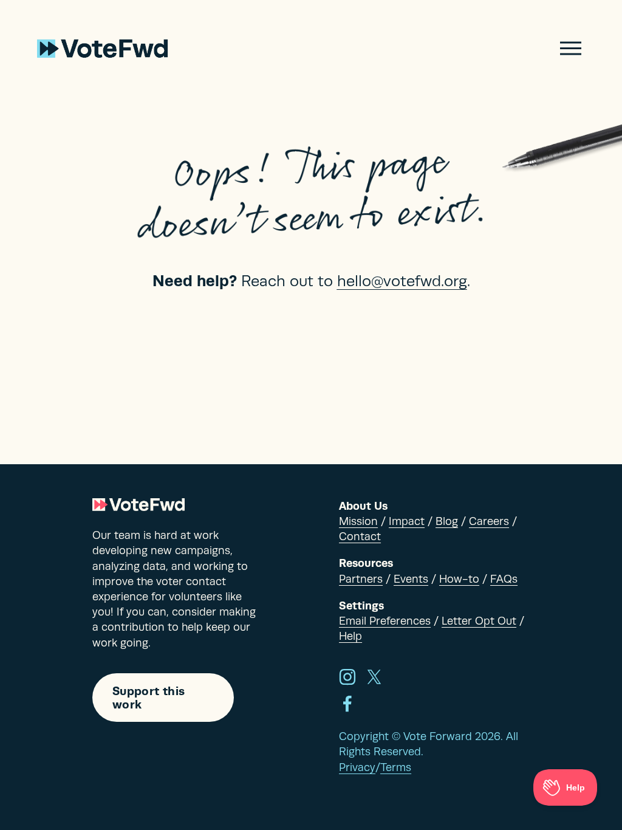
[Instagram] (347, 676)
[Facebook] (347, 703)
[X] (374, 676)
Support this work (148, 697)
